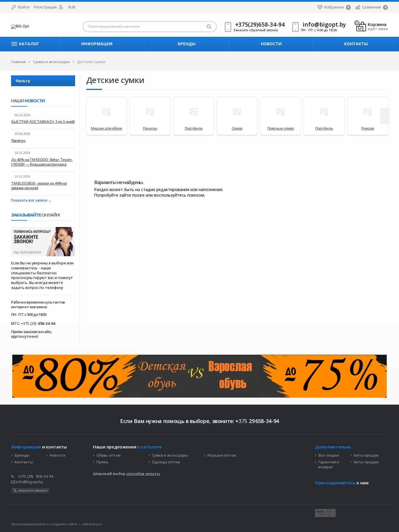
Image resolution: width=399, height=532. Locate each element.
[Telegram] (318, 491)
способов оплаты (143, 473)
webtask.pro (92, 524)
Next (385, 116)
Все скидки (328, 455)
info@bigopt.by (29, 481)
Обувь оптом (108, 455)
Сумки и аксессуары (170, 455)
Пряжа (102, 462)
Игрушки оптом (221, 455)
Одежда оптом (166, 462)
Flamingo (18, 140)
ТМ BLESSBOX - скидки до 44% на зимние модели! (39, 185)
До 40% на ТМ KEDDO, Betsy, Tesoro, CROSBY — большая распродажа (42, 162)
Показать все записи (29, 200)
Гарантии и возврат (328, 464)
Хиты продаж (366, 455)
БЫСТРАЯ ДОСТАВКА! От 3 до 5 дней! (43, 121)
